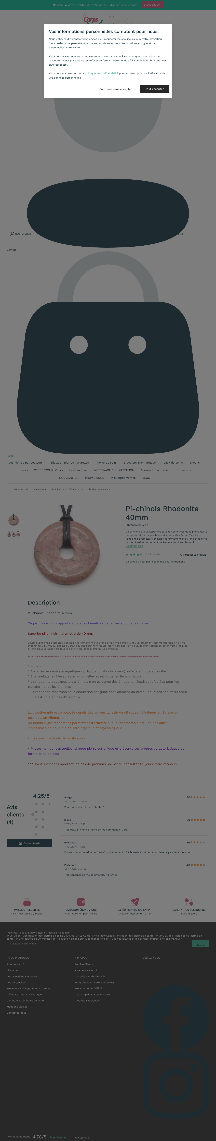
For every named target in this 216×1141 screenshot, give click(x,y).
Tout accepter (154, 89)
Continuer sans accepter (115, 89)
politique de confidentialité (101, 73)
